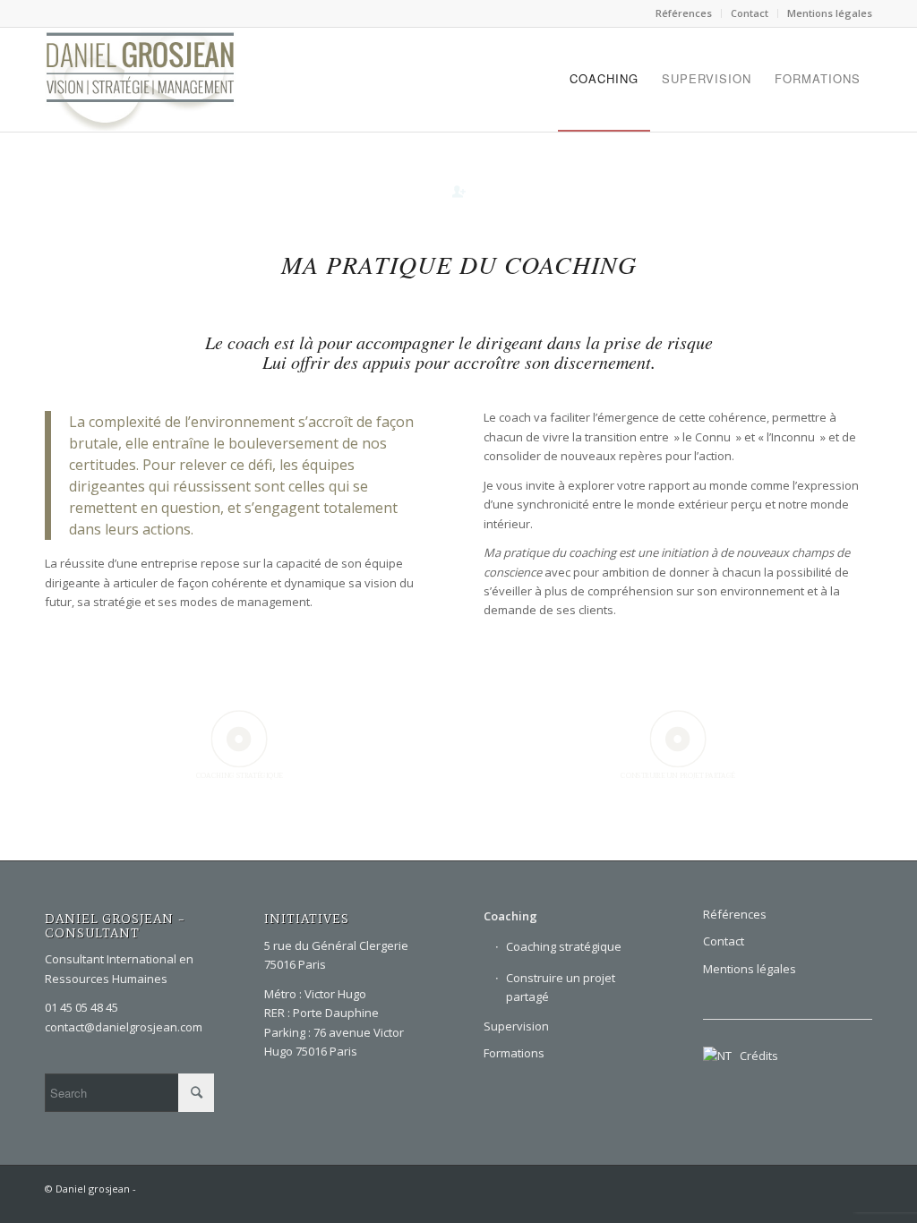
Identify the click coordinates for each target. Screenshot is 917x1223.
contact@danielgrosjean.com (123, 1027)
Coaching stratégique (563, 946)
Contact (749, 13)
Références (684, 13)
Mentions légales (829, 13)
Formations (514, 1053)
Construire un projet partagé (560, 987)
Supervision (516, 1026)
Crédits (755, 1056)
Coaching (510, 916)
